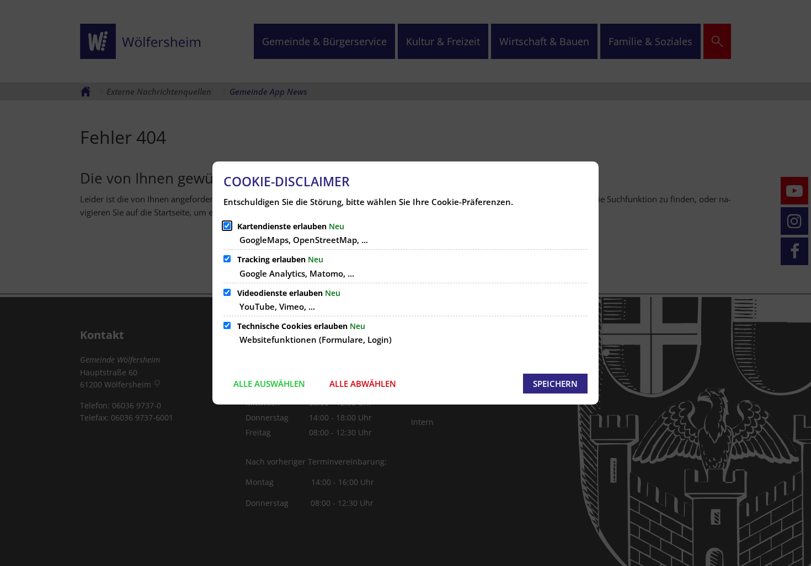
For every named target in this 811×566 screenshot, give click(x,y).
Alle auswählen (269, 383)
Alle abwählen (362, 383)
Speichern (555, 383)
